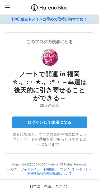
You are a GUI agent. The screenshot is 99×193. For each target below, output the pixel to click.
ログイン (62, 186)
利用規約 (50, 169)
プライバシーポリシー (76, 169)
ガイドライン (30, 169)
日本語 (35, 186)
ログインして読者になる (49, 122)
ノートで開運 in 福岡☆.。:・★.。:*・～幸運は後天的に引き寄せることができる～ (49, 86)
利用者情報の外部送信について (49, 173)
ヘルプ (12, 169)
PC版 (48, 186)
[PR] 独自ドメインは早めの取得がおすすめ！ (49, 19)
